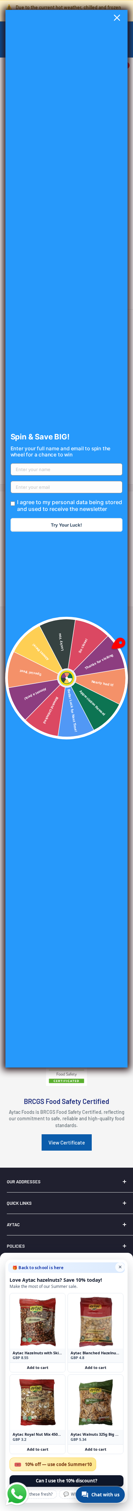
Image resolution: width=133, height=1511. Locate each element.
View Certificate (66, 1142)
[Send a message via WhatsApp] (17, 1494)
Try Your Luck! (66, 525)
